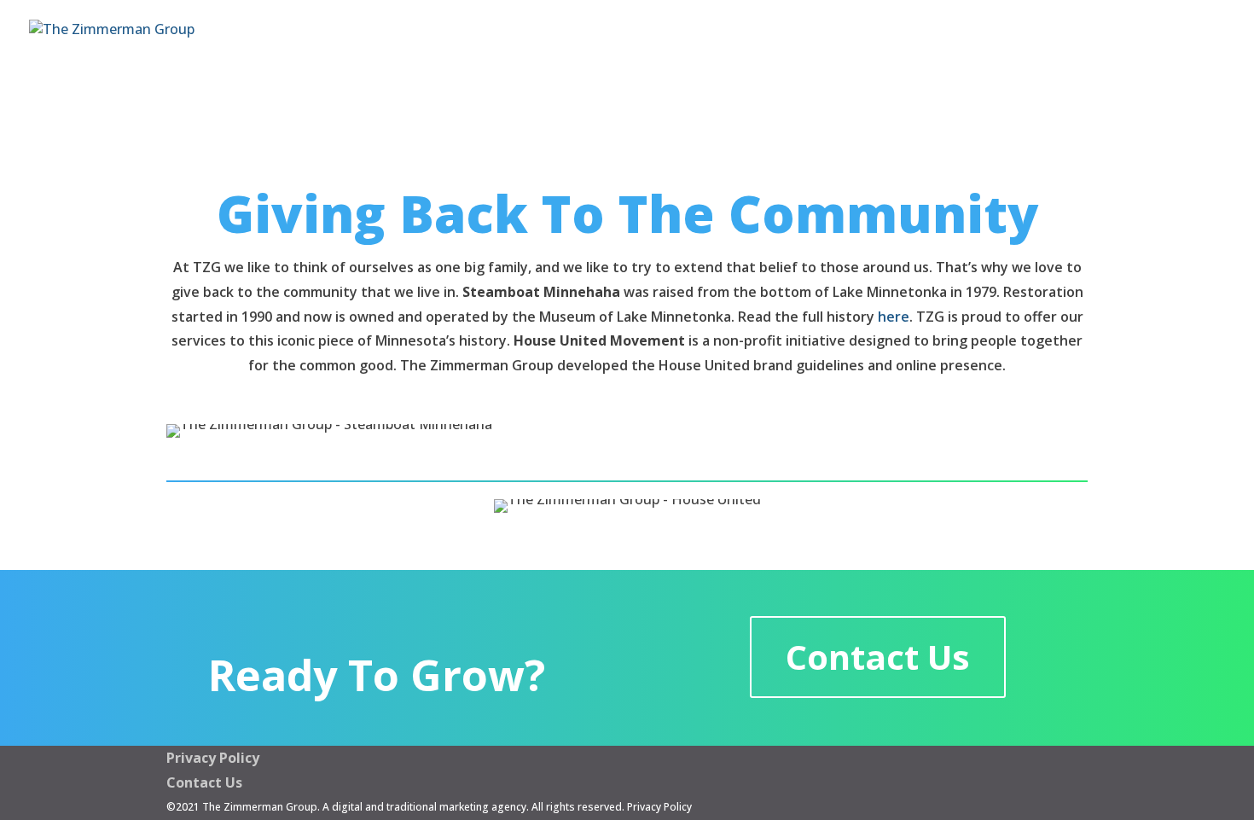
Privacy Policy (212, 757)
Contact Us (1073, 39)
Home (702, 39)
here (893, 316)
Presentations (942, 39)
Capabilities (809, 39)
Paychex (1185, 39)
